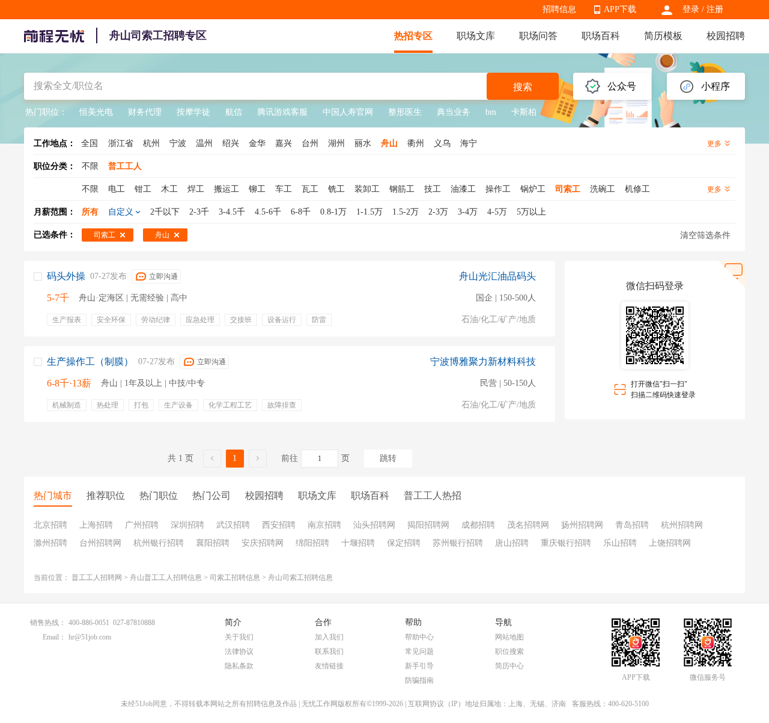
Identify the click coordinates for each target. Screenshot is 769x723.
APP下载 (620, 9)
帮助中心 (419, 637)
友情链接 (329, 666)
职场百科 (601, 36)
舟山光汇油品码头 (497, 276)
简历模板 (663, 36)
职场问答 (538, 36)
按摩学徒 (193, 112)
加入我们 (329, 637)
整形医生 (405, 112)
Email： (54, 637)
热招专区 (413, 36)
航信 (233, 112)
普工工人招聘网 (96, 577)
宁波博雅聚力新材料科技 (483, 361)
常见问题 (419, 651)
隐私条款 (239, 666)
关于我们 (239, 637)
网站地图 (509, 637)
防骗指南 (419, 680)
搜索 (522, 87)
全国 (89, 143)
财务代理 (145, 112)
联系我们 (329, 651)
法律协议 (239, 651)
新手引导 (419, 666)
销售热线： (48, 622)
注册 (715, 9)
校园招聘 (726, 36)
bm (490, 112)
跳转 (388, 458)
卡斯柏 (523, 112)
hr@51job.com (89, 637)
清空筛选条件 (705, 235)
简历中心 (509, 666)
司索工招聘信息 (235, 577)
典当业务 (453, 112)
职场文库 (476, 36)
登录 (690, 9)
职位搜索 (509, 651)
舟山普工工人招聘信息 (166, 577)
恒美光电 (96, 112)
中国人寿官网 (348, 112)
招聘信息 (559, 9)
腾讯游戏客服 (282, 112)
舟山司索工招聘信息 (300, 577)
